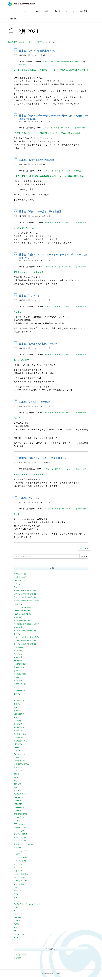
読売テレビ (18, 707)
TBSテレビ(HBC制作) (22, 607)
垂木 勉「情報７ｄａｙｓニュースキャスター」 (43, 458)
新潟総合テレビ (20, 691)
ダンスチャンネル (21, 851)
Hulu (15, 897)
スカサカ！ (18, 867)
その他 (16, 938)
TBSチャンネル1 (20, 824)
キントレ (18, 312)
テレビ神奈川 (19, 651)
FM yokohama (19, 754)
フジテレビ (48, 128)
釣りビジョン (19, 854)
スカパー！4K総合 (21, 874)
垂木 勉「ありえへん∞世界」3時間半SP (39, 343)
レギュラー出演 (44, 121)
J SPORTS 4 (19, 811)
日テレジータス (20, 821)
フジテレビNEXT (20, 834)
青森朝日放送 (19, 667)
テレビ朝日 (49, 222)
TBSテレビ (49, 171)
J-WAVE (17, 747)
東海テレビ (18, 704)
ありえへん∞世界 (21, 360)
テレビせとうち (20, 734)
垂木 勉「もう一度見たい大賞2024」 (37, 160)
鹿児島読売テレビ (21, 741)
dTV (15, 911)
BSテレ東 (17, 784)
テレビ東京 (49, 354)
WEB (16, 931)
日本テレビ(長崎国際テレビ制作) (26, 600)
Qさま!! (17, 418)
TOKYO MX (18, 647)
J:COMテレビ (19, 744)
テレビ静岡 (18, 681)
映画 (15, 927)
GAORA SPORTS (20, 814)
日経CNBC (18, 847)
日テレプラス (19, 817)
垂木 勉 (69, 61)
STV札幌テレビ (20, 577)
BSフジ (16, 781)
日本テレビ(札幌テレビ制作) (25, 591)
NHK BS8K (18, 771)
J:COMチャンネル (21, 881)
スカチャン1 (18, 864)
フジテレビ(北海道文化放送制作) (26, 637)
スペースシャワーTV (22, 841)
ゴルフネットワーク (21, 857)
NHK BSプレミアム (21, 764)
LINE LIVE (18, 914)
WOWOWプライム (21, 797)
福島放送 (17, 671)
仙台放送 (17, 677)
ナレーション (78, 61)
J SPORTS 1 (19, 801)
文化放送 (17, 757)
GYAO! (16, 894)
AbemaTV (18, 891)
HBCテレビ (18, 661)
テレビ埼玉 (18, 657)
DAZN (16, 907)
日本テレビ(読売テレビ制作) (25, 597)
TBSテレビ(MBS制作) (22, 614)
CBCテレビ (18, 697)
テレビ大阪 (18, 724)
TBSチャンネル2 (20, 827)
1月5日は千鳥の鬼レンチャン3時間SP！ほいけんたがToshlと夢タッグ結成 (47, 133)
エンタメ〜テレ (20, 837)
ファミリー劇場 (20, 861)
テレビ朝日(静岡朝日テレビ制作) (26, 624)
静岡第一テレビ (20, 684)
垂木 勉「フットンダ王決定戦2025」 (37, 50)
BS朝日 (16, 777)
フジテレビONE (20, 831)
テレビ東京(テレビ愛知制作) (25, 631)
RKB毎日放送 (19, 727)
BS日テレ (17, 774)
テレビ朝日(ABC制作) (22, 621)
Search (84, 556)
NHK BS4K (18, 767)
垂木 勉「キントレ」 (29, 295)
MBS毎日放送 (19, 714)
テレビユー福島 (20, 674)
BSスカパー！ (19, 791)
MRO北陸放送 (19, 761)
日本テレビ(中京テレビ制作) (54, 61)
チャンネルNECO (20, 884)
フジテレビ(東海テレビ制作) (25, 644)
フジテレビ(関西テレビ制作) (25, 641)
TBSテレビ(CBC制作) (22, 611)
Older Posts (84, 548)
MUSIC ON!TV (19, 877)
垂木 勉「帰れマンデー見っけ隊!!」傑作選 (40, 211)
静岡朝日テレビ (20, 574)
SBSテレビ (18, 687)
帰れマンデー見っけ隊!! (24, 228)
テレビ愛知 (18, 721)
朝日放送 (17, 711)
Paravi (16, 901)
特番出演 (42, 55)
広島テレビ (18, 731)
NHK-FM (17, 751)
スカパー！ (18, 871)
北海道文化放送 (20, 664)
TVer (15, 887)
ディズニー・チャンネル (23, 844)
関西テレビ (18, 717)
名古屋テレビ (19, 701)
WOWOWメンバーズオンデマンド (27, 904)
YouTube (17, 918)
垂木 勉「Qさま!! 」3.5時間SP (34, 402)
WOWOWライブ (20, 794)
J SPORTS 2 (19, 804)
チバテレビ (18, 654)
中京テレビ (18, 694)
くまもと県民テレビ (21, 737)
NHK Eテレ (18, 584)
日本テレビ (49, 306)
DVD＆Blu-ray (19, 934)
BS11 (16, 787)
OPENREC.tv (19, 921)
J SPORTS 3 (19, 807)
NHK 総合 (17, 581)
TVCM (16, 924)
